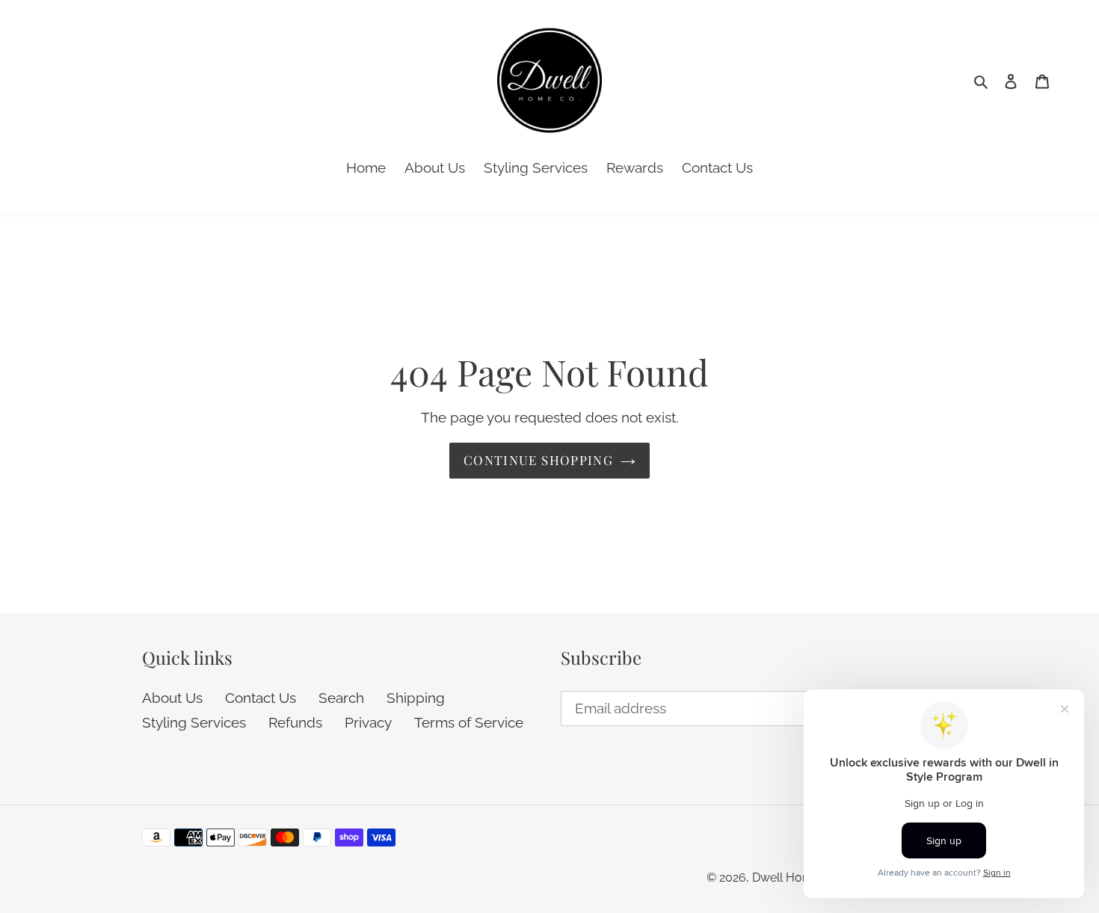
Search (341, 697)
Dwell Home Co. (796, 877)
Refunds (295, 722)
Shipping (416, 697)
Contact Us (260, 697)
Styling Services (194, 722)
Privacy (368, 722)
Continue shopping (538, 460)
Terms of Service (468, 722)
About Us (172, 697)
